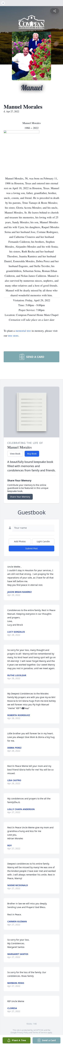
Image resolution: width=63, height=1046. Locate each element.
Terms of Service (40, 1032)
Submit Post (31, 548)
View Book (15, 453)
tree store (13, 335)
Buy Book (32, 453)
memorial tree (23, 330)
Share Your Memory (20, 496)
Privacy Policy (23, 1032)
